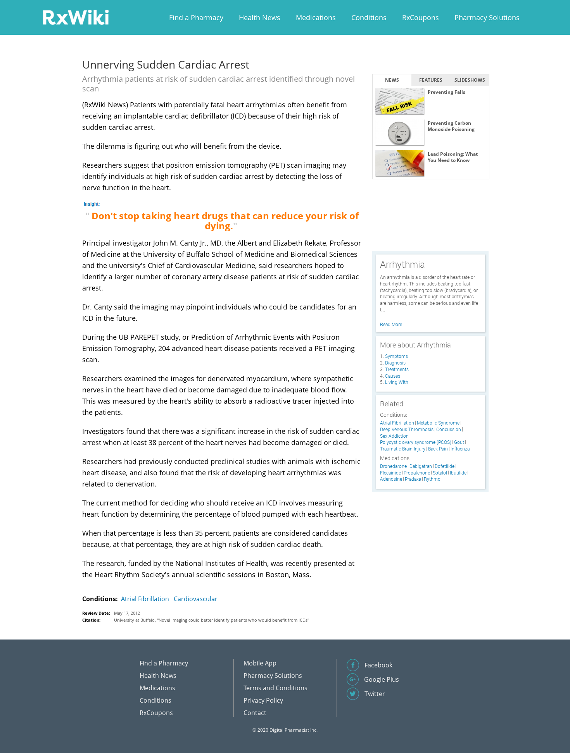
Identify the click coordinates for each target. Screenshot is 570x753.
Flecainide (390, 473)
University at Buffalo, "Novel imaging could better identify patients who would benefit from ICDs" (211, 620)
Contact (255, 712)
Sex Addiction (394, 436)
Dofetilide (444, 466)
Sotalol (440, 473)
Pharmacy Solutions (487, 17)
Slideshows (469, 80)
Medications (316, 17)
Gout (459, 442)
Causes (392, 376)
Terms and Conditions (275, 688)
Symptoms (396, 356)
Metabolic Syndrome (438, 423)
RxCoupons (420, 17)
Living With (396, 382)
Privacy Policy (263, 700)
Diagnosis (395, 362)
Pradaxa (413, 479)
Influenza (460, 449)
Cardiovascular (196, 599)
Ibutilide (458, 473)
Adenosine (391, 479)
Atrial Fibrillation (145, 599)
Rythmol (433, 479)
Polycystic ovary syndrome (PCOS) (415, 442)
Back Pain (438, 449)
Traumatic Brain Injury (402, 449)
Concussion (448, 429)
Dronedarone (393, 466)
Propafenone (417, 473)
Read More (391, 324)
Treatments (397, 369)
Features (430, 80)
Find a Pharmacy (196, 17)
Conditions (369, 17)
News (392, 80)
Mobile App (260, 663)
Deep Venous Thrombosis (407, 429)
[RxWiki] (76, 17)
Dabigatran (420, 466)
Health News (259, 17)
